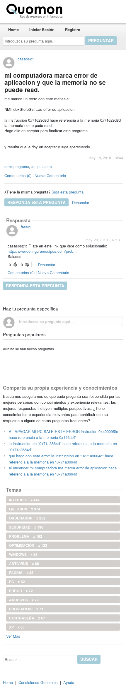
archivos (24, 599)
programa (21, 166)
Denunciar (80, 202)
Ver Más (13, 635)
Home (13, 29)
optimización (28, 545)
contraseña (27, 618)
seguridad (26, 527)
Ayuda (68, 682)
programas (26, 609)
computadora (41, 166)
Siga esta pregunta (68, 192)
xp (17, 627)
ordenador (27, 518)
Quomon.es (83, 9)
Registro (72, 29)
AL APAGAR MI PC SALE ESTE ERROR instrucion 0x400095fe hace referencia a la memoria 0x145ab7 (63, 434)
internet (24, 499)
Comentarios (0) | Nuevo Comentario (35, 175)
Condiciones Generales (38, 682)
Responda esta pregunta (36, 202)
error (8, 166)
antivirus (24, 563)
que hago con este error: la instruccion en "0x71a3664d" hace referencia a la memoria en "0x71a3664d (61, 459)
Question (24, 509)
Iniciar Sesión (42, 29)
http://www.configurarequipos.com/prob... (42, 251)
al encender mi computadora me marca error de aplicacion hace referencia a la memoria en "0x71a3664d (63, 471)
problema (25, 536)
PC (17, 581)
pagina (21, 572)
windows (23, 554)
